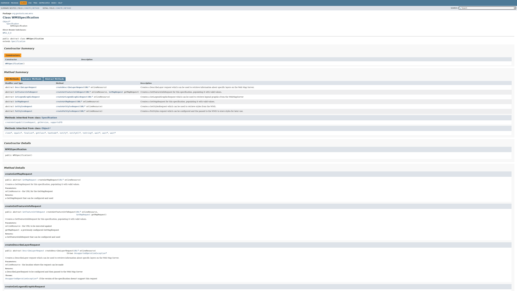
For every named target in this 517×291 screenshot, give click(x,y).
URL (86, 87)
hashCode (52, 133)
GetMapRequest (116, 92)
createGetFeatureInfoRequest (70, 92)
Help (60, 3)
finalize (28, 133)
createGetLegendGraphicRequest (71, 97)
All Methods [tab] (12, 79)
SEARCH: (454, 8)
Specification (12, 24)
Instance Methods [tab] (31, 79)
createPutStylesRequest (68, 111)
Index (53, 3)
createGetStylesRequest (68, 106)
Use (30, 3)
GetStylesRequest (23, 106)
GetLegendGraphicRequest (27, 97)
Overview (5, 3)
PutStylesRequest (23, 111)
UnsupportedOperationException (89, 253)
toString (87, 133)
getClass (40, 133)
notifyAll (74, 133)
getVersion (43, 122)
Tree (35, 3)
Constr (27, 8)
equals (17, 133)
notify (63, 133)
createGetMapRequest (66, 102)
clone (8, 133)
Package (14, 3)
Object (6, 21)
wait (97, 133)
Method (35, 8)
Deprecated (44, 3)
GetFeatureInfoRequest (26, 92)
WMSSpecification (13, 64)
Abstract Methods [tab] (54, 79)
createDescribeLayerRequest (70, 87)
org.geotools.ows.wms (22, 13)
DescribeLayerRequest (25, 87)
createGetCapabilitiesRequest (20, 122)
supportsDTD (56, 122)
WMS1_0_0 (7, 33)
